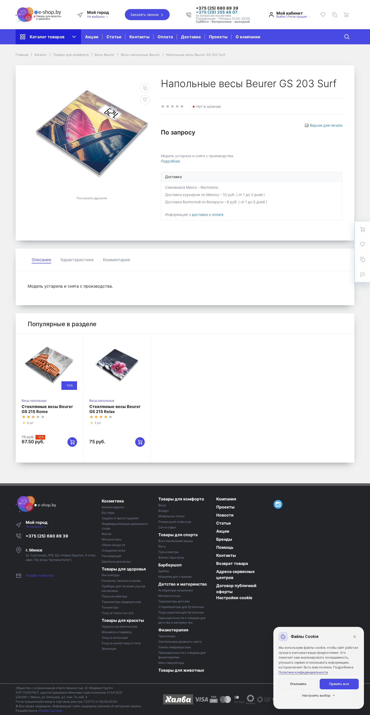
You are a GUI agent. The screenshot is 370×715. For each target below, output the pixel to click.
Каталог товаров (47, 36)
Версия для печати (326, 125)
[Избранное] (323, 14)
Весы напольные (34, 400)
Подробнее (170, 161)
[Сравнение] (334, 14)
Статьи (113, 36)
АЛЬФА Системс (50, 710)
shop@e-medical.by (40, 575)
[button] (223, 8)
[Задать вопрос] (362, 274)
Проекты (218, 36)
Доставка (191, 36)
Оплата (165, 36)
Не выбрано (96, 16)
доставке (200, 214)
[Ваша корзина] (346, 14)
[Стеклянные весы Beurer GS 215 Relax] (117, 365)
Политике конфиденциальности (303, 672)
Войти (280, 16)
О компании (248, 36)
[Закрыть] (355, 637)
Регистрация (297, 16)
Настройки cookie (234, 597)
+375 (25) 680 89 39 (47, 535)
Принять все (339, 684)
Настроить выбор (316, 695)
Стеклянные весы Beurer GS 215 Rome (47, 409)
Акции (91, 36)
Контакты (139, 36)
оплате (218, 214)
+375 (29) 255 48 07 (217, 12)
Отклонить (298, 684)
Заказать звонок (145, 14)
